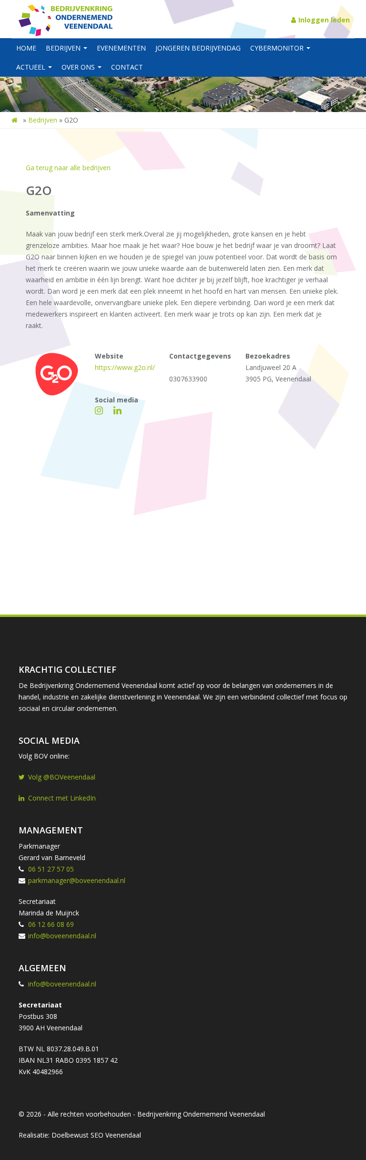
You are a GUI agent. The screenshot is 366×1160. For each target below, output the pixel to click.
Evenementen (121, 47)
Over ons (79, 67)
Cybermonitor (277, 47)
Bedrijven (64, 47)
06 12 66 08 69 (51, 924)
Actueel (31, 67)
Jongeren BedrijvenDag (198, 47)
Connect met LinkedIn (62, 797)
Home (26, 47)
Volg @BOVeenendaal (61, 776)
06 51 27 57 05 (51, 868)
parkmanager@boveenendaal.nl (76, 880)
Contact (127, 67)
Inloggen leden (324, 19)
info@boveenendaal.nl (62, 935)
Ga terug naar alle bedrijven (68, 167)
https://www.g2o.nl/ (125, 367)
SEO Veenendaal (116, 1134)
